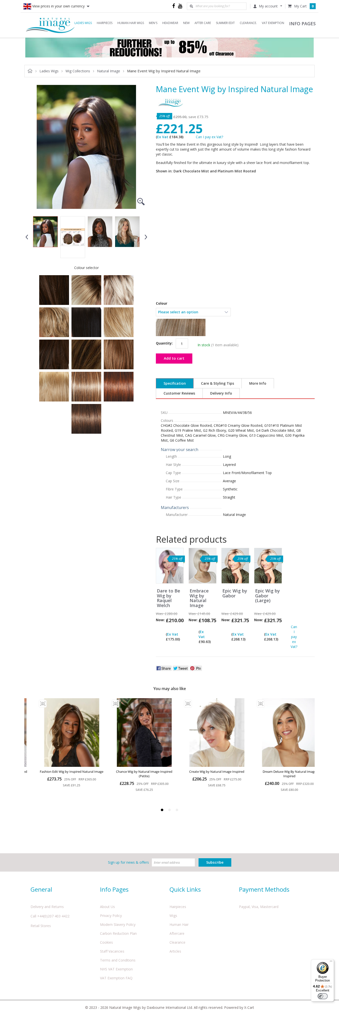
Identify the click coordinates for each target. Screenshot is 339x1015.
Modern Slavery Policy (118, 924)
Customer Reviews (179, 393)
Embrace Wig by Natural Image (199, 598)
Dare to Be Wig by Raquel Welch (168, 598)
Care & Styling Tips (217, 383)
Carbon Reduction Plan (118, 933)
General (41, 889)
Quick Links (185, 889)
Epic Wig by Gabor (234, 593)
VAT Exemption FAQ (116, 978)
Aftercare (177, 933)
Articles (175, 951)
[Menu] (331, 962)
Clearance (177, 942)
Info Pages (114, 889)
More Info (257, 383)
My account (268, 6)
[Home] (50, 25)
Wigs (173, 915)
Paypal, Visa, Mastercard (258, 906)
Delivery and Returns (47, 906)
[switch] (323, 996)
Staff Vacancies (112, 951)
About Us (107, 906)
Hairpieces (178, 906)
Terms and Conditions (118, 960)
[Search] (191, 6)
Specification (175, 383)
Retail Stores (41, 925)
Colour (161, 303)
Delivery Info (221, 393)
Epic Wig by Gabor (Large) (267, 595)
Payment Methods (264, 889)
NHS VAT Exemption (116, 969)
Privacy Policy (111, 915)
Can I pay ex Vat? (209, 136)
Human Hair (179, 924)
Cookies (106, 942)
